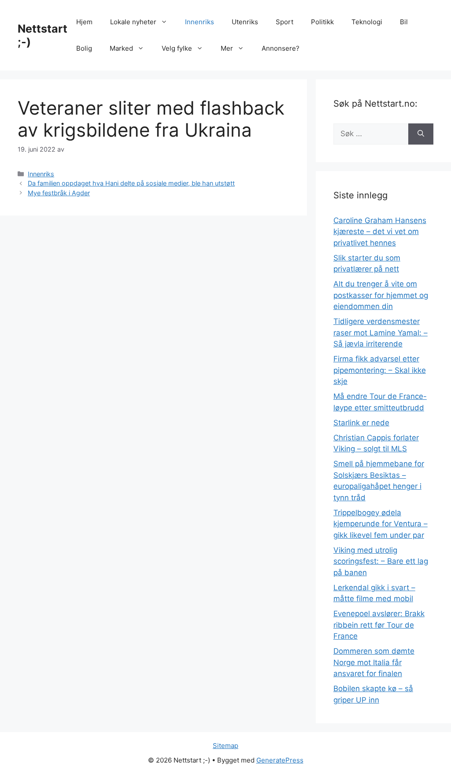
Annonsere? (280, 48)
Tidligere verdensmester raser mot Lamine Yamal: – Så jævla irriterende (380, 332)
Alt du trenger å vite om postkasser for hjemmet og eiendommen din (380, 295)
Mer (227, 48)
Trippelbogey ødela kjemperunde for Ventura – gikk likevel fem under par (380, 524)
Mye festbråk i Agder (59, 193)
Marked (121, 48)
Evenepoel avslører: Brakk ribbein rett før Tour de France (379, 624)
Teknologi (366, 22)
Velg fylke (177, 48)
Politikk (322, 22)
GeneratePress (279, 760)
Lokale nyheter (133, 22)
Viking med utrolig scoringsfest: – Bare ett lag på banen (380, 561)
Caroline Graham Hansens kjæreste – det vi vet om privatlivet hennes (379, 231)
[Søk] (420, 134)
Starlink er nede (361, 422)
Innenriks (199, 22)
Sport (284, 22)
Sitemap (225, 745)
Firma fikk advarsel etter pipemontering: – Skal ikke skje (379, 370)
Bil (404, 22)
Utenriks (245, 22)
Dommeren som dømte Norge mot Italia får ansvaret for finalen (373, 662)
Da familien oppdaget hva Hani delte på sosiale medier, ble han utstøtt (131, 183)
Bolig (84, 48)
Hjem (84, 22)
